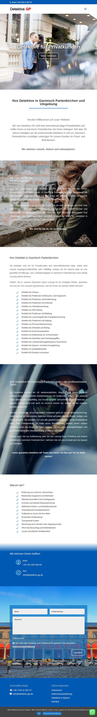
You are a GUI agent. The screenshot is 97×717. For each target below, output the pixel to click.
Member (55, 701)
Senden (78, 652)
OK (39, 713)
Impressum (56, 690)
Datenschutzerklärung (24, 646)
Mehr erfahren (48, 58)
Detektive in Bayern (60, 698)
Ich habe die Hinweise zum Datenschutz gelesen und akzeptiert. (44, 645)
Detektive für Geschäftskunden (48, 47)
